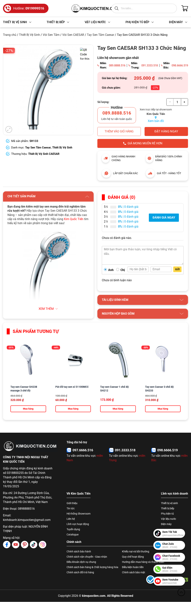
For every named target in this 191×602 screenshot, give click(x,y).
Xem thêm (46, 309)
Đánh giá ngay (164, 217)
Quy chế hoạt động (133, 556)
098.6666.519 (180, 65)
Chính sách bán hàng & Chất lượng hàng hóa (92, 567)
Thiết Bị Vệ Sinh (29, 35)
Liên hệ (71, 518)
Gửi (177, 269)
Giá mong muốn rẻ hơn (145, 143)
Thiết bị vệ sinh (169, 503)
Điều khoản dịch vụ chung (81, 561)
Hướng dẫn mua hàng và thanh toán (143, 561)
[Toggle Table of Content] (81, 317)
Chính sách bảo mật (133, 572)
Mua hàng (28, 408)
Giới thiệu (72, 503)
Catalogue (73, 534)
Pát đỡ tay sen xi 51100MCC (72, 386)
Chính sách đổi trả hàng (80, 572)
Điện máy (166, 524)
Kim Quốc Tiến (73, 219)
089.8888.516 (117, 65)
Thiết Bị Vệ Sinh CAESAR (44, 154)
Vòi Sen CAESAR (73, 35)
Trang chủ (9, 35)
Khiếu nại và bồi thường (135, 551)
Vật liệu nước (168, 518)
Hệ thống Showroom (78, 513)
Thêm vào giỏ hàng (119, 131)
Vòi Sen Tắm (51, 35)
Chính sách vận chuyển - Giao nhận (87, 556)
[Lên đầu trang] (181, 592)
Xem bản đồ (156, 121)
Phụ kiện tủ (167, 513)
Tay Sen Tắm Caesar (100, 35)
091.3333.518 (149, 65)
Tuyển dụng (73, 529)
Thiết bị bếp (167, 508)
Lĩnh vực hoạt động (78, 524)
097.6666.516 (83, 450)
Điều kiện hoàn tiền (133, 567)
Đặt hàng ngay (166, 131)
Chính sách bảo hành (79, 551)
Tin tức (71, 508)
